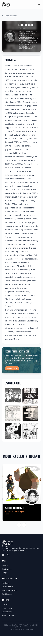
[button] (8, 615)
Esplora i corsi (11, 368)
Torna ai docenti (11, 16)
